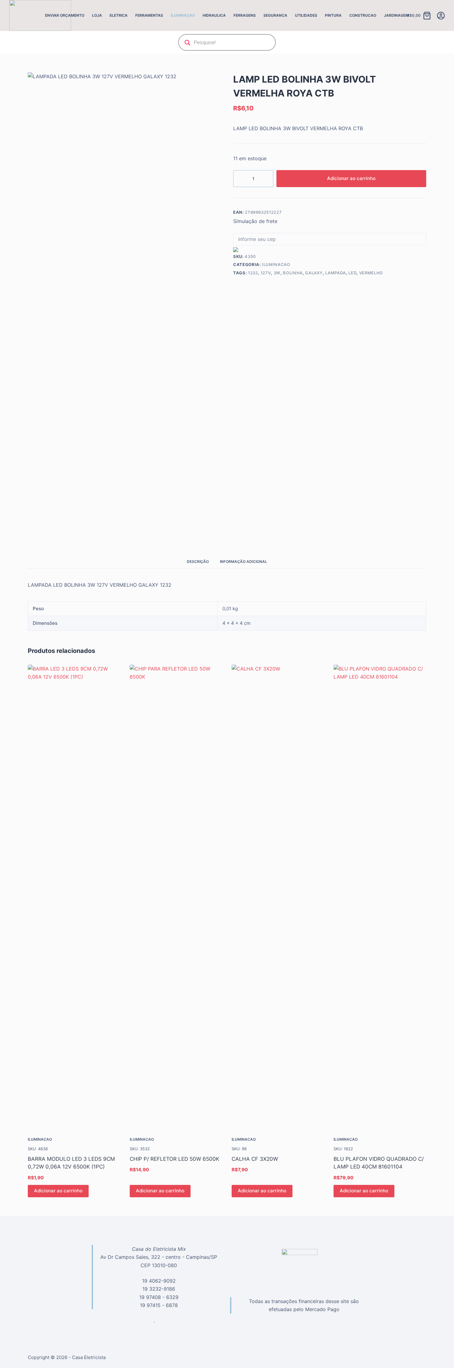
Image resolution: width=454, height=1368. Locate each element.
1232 (253, 272)
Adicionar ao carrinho (351, 178)
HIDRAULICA (214, 15)
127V (266, 272)
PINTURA (333, 15)
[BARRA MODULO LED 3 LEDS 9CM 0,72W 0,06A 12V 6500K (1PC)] (74, 897)
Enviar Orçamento (64, 15)
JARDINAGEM (396, 15)
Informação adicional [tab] (243, 561)
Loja (97, 15)
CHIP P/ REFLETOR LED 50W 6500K (174, 1159)
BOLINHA (293, 272)
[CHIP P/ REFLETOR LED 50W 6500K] (176, 897)
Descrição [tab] (198, 561)
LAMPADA (335, 272)
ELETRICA (119, 15)
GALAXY (314, 272)
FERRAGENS (244, 15)
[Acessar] (441, 15)
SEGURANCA (275, 15)
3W (277, 272)
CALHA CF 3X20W (255, 1159)
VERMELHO (371, 272)
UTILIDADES (306, 15)
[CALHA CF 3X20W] (278, 897)
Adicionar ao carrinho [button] (58, 1191)
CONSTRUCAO (362, 15)
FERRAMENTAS (149, 15)
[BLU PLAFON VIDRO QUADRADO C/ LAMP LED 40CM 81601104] (380, 897)
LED (352, 272)
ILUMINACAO (183, 15)
